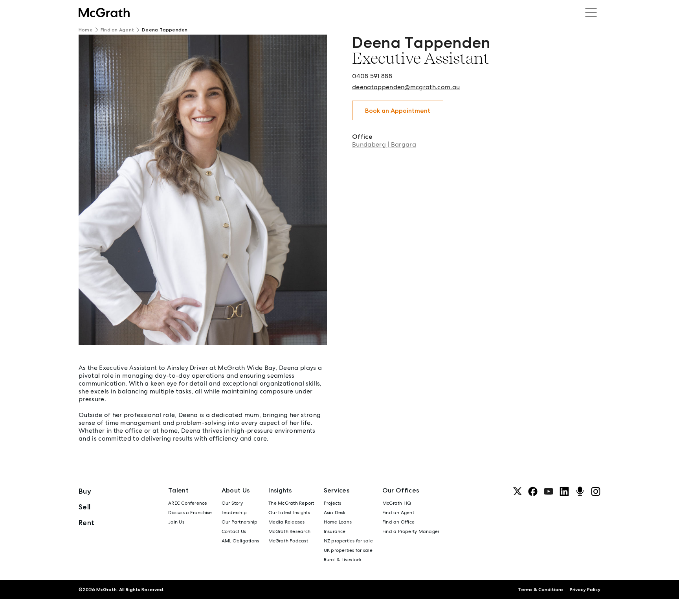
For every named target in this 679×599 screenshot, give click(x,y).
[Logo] (104, 12)
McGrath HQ (396, 503)
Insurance (335, 531)
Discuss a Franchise (190, 512)
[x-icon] (517, 491)
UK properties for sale (348, 550)
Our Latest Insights (289, 512)
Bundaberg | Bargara (384, 144)
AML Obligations (240, 541)
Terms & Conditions (540, 589)
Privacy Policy (585, 589)
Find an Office (398, 522)
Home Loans (338, 522)
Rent (86, 522)
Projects (332, 503)
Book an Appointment (397, 111)
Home (86, 30)
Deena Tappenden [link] (165, 30)
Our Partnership (240, 522)
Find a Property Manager (411, 531)
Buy (85, 491)
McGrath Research (289, 531)
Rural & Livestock (343, 560)
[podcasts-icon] (580, 491)
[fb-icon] (533, 491)
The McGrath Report (291, 503)
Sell (84, 506)
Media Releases (286, 522)
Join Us (176, 522)
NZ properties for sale (348, 541)
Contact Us (234, 531)
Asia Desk (335, 512)
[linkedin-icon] (564, 491)
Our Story (232, 503)
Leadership (234, 512)
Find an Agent (117, 30)
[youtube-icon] (548, 491)
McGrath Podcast (288, 541)
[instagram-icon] (595, 491)
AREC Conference (187, 503)
